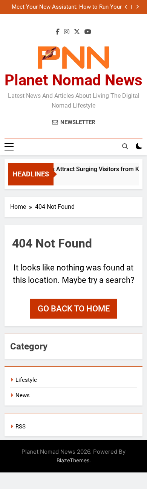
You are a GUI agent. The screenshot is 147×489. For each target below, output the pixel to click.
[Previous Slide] (126, 7)
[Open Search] (125, 146)
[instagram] (67, 31)
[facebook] (58, 31)
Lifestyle (26, 380)
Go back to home (74, 308)
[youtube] (87, 31)
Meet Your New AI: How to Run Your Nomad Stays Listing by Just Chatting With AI (65, 7)
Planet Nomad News (73, 80)
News (22, 395)
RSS (20, 426)
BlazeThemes (73, 460)
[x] (77, 31)
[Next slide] (137, 7)
